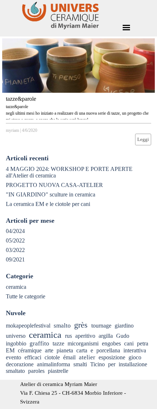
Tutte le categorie (25, 296)
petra (142, 343)
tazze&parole (21, 99)
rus (68, 336)
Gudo (122, 336)
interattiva (134, 350)
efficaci (32, 357)
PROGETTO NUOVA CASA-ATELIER (54, 185)
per (111, 364)
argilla (106, 336)
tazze (58, 343)
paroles (36, 371)
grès (81, 325)
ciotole (52, 357)
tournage (101, 325)
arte (49, 350)
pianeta (65, 350)
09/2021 (15, 259)
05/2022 (15, 240)
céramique (30, 350)
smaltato (15, 371)
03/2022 (15, 250)
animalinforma (53, 364)
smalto (62, 325)
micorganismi (83, 343)
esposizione (112, 357)
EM (10, 350)
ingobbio (16, 343)
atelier (87, 357)
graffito (39, 343)
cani (129, 343)
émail (69, 357)
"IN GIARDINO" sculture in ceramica (50, 194)
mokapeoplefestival (28, 325)
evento (13, 357)
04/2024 (15, 231)
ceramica (16, 287)
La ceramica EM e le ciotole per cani (48, 204)
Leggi (143, 139)
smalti (80, 364)
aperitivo (85, 336)
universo (16, 336)
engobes (111, 343)
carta (81, 350)
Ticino (97, 364)
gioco (135, 357)
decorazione (20, 364)
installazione (133, 364)
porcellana (108, 350)
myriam (12, 130)
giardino (124, 325)
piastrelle (58, 371)
